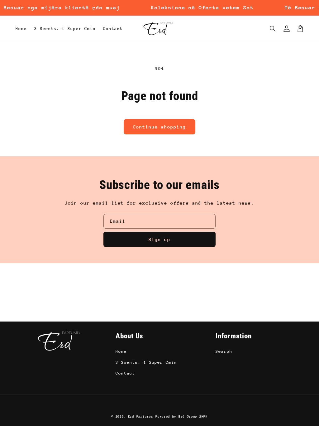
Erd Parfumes (140, 417)
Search (224, 351)
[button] (273, 29)
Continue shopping (159, 126)
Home (121, 351)
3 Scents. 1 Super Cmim (146, 362)
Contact (125, 373)
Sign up (159, 239)
